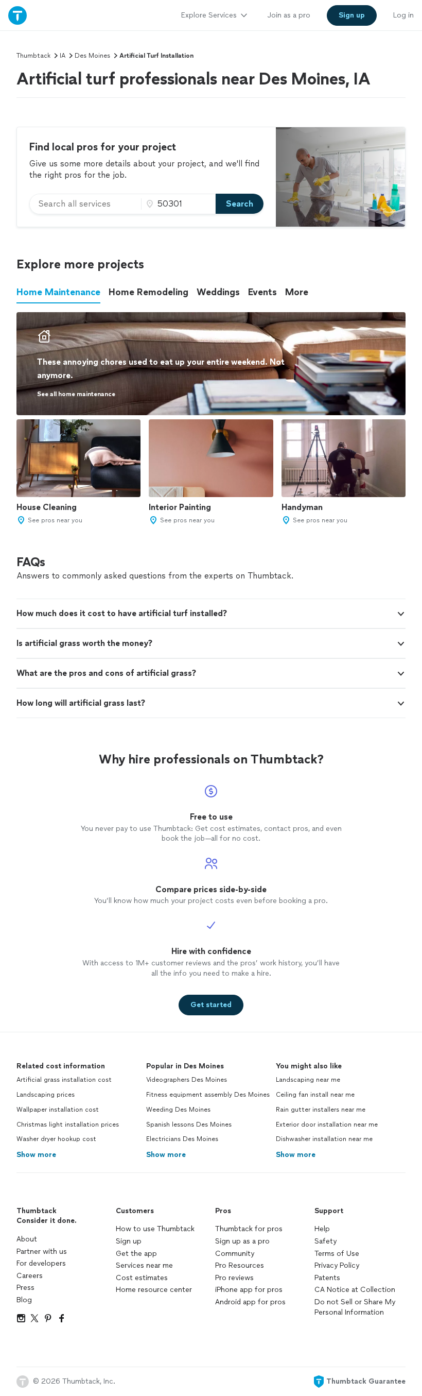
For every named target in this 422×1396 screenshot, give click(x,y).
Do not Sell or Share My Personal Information (354, 1307)
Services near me (144, 1265)
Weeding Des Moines (178, 1109)
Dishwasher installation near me (324, 1139)
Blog (24, 1300)
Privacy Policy (336, 1265)
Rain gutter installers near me (320, 1109)
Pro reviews (234, 1277)
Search (239, 204)
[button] (211, 613)
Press (25, 1287)
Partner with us (41, 1251)
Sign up (129, 1241)
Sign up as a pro (242, 1241)
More (296, 292)
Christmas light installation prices (67, 1124)
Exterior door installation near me (327, 1124)
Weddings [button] (218, 292)
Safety (325, 1241)
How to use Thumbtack (155, 1228)
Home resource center (154, 1289)
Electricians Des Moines (182, 1139)
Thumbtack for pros (249, 1228)
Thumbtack (33, 55)
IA (62, 55)
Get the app (136, 1253)
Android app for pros (250, 1302)
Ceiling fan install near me (315, 1094)
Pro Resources (239, 1265)
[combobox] (85, 204)
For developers (41, 1263)
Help (322, 1228)
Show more (36, 1154)
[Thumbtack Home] (17, 15)
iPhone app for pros (249, 1289)
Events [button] (262, 292)
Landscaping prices (45, 1094)
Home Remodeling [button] (148, 292)
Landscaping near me (308, 1079)
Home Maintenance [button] (58, 292)
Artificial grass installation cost (64, 1079)
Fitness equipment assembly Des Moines (208, 1094)
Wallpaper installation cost (57, 1109)
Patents (327, 1277)
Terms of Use (336, 1253)
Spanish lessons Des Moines (189, 1124)
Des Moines (92, 55)
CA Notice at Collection (354, 1289)
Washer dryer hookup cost (56, 1139)
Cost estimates (142, 1277)
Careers (29, 1275)
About (26, 1239)
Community (234, 1253)
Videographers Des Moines (186, 1079)
